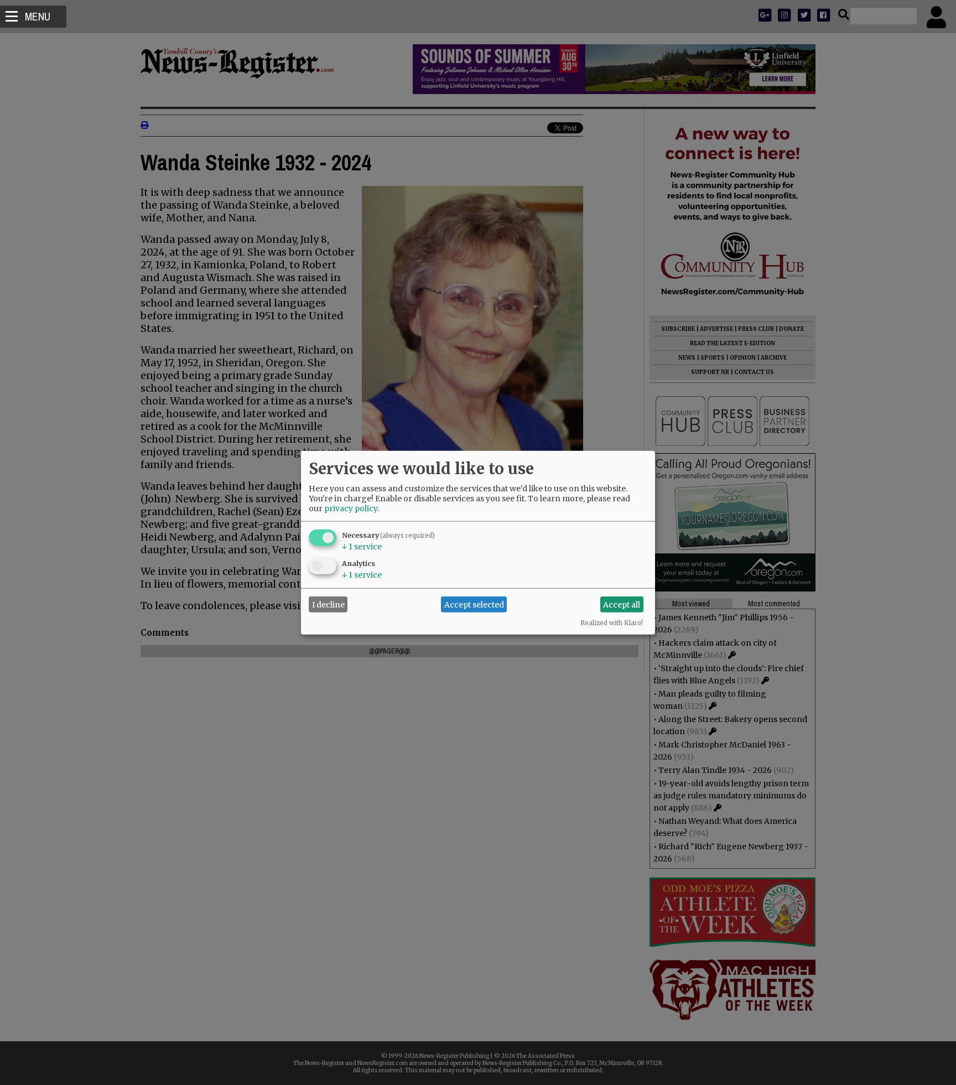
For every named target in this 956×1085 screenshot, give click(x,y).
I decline (328, 604)
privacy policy (350, 508)
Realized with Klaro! (611, 623)
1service (362, 547)
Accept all (621, 604)
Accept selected (474, 604)
